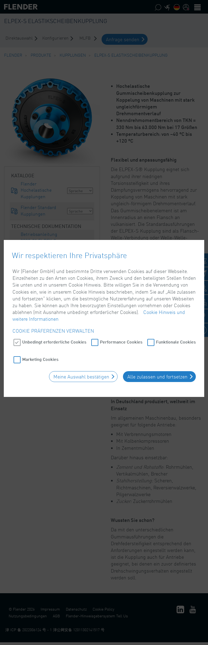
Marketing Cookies (40, 359)
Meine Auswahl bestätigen (81, 377)
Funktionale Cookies (176, 341)
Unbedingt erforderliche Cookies (54, 341)
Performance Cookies (121, 341)
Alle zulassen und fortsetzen (157, 377)
